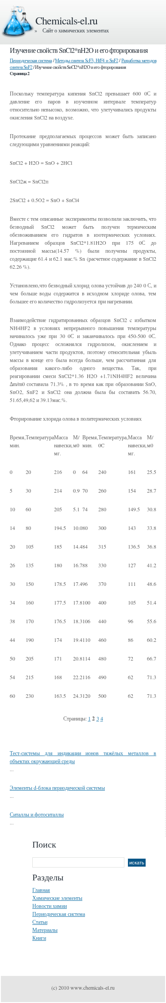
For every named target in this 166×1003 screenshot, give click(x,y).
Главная (41, 889)
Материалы (45, 929)
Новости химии (49, 905)
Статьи (39, 921)
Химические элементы (57, 897)
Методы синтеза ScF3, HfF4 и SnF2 (86, 60)
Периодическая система (31, 60)
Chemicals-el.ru (66, 20)
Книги (39, 937)
